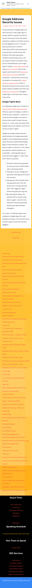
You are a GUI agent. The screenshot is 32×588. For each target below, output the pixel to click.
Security (11, 26)
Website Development (16, 574)
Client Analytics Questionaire (12, 270)
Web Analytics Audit (9, 292)
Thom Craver (10, 2)
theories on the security (10, 91)
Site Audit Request (8, 424)
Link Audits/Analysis (16, 566)
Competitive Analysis (16, 571)
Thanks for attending (9, 467)
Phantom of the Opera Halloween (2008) (15, 361)
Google (5, 26)
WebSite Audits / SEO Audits (12, 306)
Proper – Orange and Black (11, 401)
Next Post (16, 238)
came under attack (20, 66)
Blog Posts (16, 516)
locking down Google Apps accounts (14, 109)
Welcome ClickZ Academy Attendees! (15, 490)
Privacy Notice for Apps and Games (14, 397)
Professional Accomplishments (13, 256)
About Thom (6, 253)
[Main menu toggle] (28, 4)
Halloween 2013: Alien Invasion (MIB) (14, 368)
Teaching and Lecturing (10, 450)
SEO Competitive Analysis (11, 289)
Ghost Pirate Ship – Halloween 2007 (14, 335)
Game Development (9, 312)
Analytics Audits (16, 563)
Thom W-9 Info (7, 477)
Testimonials (6, 447)
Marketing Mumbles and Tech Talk (14, 388)
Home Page (6, 371)
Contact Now (16, 548)
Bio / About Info (16, 505)
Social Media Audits (9, 431)
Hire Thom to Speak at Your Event (13, 437)
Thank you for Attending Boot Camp (14, 457)
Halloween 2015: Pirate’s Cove (12, 357)
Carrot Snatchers (8, 315)
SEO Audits (16, 560)
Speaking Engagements (10, 434)
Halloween (5, 325)
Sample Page (6, 414)
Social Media (6, 427)
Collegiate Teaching (16, 510)
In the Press (6, 374)
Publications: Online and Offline (13, 404)
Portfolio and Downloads (10, 391)
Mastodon (16, 523)
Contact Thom (7, 309)
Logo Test (5, 384)
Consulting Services (9, 273)
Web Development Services (11, 302)
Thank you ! (6, 454)
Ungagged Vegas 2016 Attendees (13, 487)
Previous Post (16, 232)
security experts (12, 69)
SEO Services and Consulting (12, 260)
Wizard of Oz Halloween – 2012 (12, 364)
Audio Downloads (8, 394)
